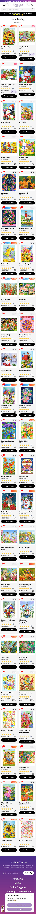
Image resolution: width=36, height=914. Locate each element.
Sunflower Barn (6, 47)
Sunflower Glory (6, 840)
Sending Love (23, 476)
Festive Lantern (6, 512)
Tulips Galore (23, 441)
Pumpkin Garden (24, 803)
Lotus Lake (22, 299)
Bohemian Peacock (7, 441)
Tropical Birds (24, 767)
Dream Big (4, 193)
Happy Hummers (6, 476)
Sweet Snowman (6, 370)
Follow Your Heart (25, 335)
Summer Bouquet (25, 264)
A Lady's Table (23, 47)
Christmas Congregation (23, 621)
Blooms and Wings (7, 693)
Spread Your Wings (7, 228)
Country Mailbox (25, 370)
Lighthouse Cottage (25, 228)
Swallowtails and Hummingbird (24, 731)
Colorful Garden (6, 405)
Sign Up (29, 873)
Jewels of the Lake (25, 405)
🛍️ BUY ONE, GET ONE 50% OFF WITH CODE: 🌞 (18, 14)
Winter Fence (5, 299)
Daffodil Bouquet (6, 264)
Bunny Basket (23, 158)
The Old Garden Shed (8, 85)
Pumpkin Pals (23, 193)
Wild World (23, 657)
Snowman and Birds (25, 512)
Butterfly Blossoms (25, 840)
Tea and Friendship (25, 693)
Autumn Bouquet (25, 585)
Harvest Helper (6, 767)
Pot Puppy (22, 122)
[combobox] (18, 9)
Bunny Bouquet (24, 547)
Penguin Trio (5, 122)
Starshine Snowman (26, 85)
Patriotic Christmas (8, 620)
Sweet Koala (5, 657)
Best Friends (5, 585)
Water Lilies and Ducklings (6, 804)
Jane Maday (5, 48)
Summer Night (6, 335)
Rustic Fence (5, 158)
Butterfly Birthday (7, 730)
